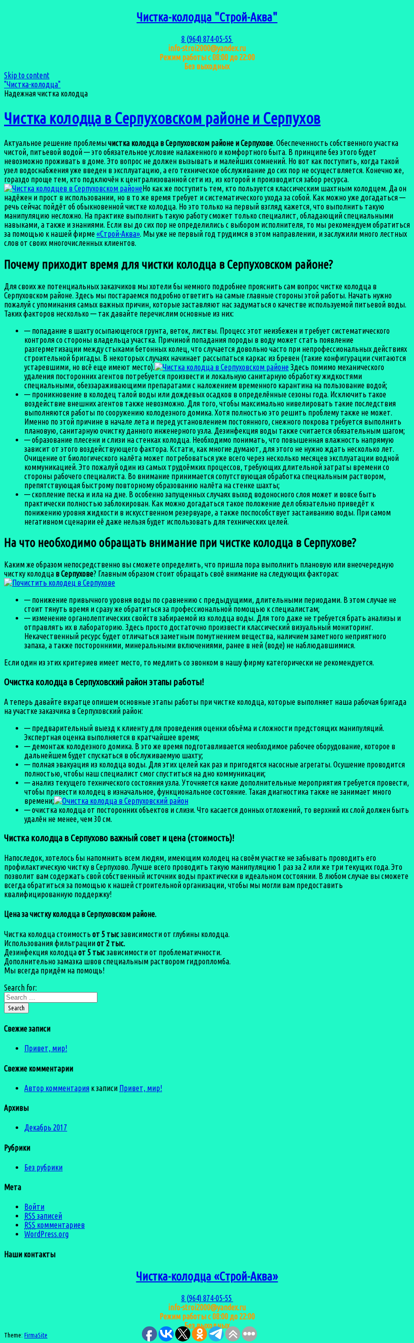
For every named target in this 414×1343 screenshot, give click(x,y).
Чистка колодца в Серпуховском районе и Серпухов (162, 118)
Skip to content (26, 75)
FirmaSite (35, 1335)
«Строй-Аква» (118, 233)
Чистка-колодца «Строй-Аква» (207, 1276)
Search (16, 1008)
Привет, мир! (45, 1048)
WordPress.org (46, 1233)
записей (43, 1215)
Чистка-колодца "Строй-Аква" (207, 17)
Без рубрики (43, 1167)
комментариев (54, 1224)
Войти (34, 1206)
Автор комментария (56, 1088)
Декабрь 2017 (45, 1127)
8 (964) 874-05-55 (207, 38)
